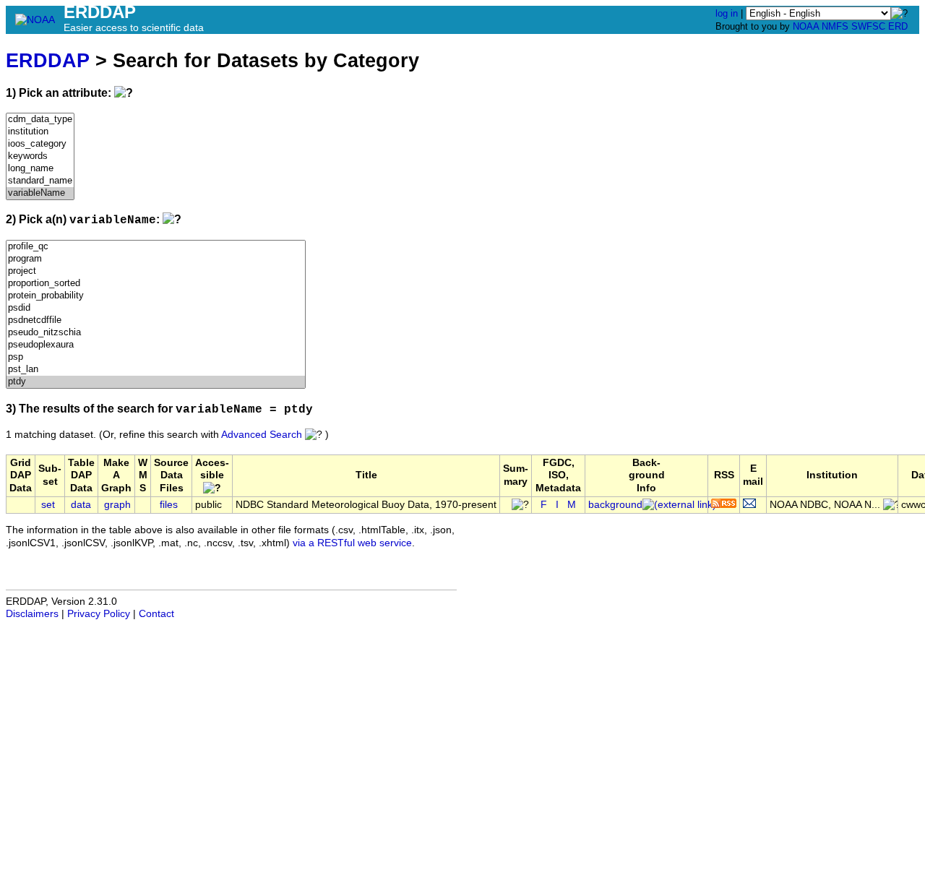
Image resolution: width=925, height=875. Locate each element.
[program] (156, 259)
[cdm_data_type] (40, 119)
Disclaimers (32, 613)
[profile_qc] (156, 247)
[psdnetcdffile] (156, 320)
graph (117, 504)
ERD (898, 26)
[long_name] (40, 169)
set (48, 504)
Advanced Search (261, 434)
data (81, 504)
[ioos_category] (40, 144)
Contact (156, 613)
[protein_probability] (156, 296)
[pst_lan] (156, 369)
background (615, 504)
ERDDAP (48, 60)
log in (726, 13)
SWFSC (868, 26)
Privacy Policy (98, 613)
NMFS (835, 26)
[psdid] (156, 308)
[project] (156, 271)
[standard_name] (40, 181)
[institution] (40, 132)
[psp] (156, 357)
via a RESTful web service (352, 543)
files (169, 504)
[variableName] (40, 193)
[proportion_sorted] (156, 283)
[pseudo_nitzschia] (156, 333)
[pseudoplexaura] (156, 345)
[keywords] (40, 156)
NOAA (806, 26)
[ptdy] (156, 382)
